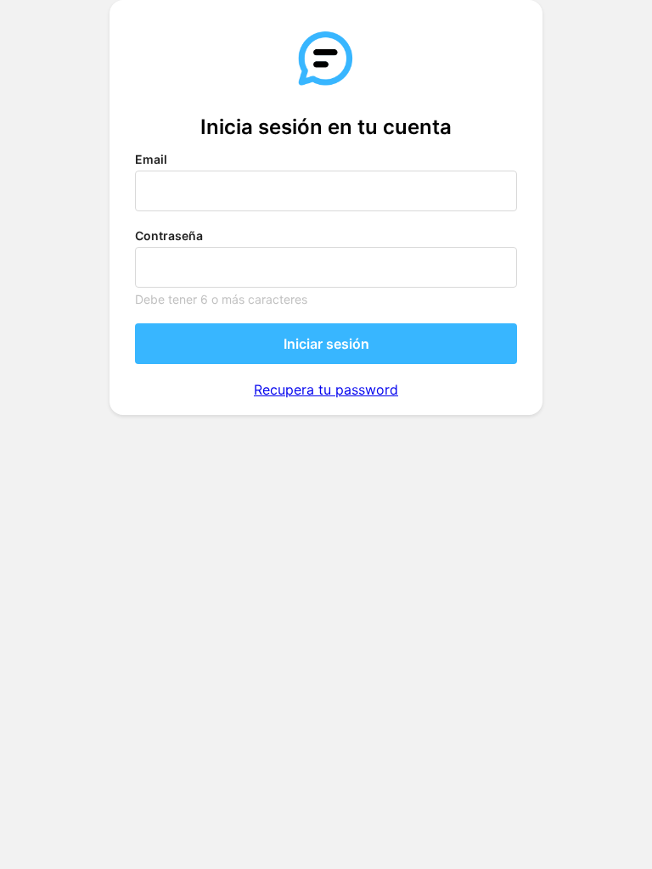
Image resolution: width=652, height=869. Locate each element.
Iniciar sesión (326, 343)
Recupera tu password (326, 389)
